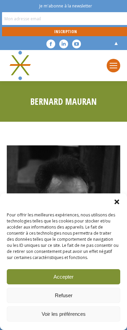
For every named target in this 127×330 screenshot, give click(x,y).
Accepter (63, 277)
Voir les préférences (64, 314)
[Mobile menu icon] (113, 65)
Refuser (63, 295)
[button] (116, 201)
